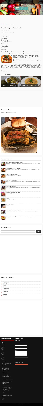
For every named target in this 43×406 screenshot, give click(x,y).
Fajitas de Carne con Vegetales (7, 395)
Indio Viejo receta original (6, 386)
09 (2, 352)
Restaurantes (5, 292)
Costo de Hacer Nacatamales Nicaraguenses (8, 112)
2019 (2, 342)
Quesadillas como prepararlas (6, 387)
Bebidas (4, 280)
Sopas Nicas (5, 294)
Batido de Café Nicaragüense (6, 376)
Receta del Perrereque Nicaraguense (12, 174)
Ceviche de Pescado (5, 370)
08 (2, 353)
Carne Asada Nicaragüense (6, 363)
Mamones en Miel (5, 377)
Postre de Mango (4, 383)
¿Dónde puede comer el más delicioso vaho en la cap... (6, 389)
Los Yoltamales (4, 365)
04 (2, 358)
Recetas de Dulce (6, 288)
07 (2, 354)
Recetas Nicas (5, 291)
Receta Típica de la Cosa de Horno (11, 180)
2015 (2, 347)
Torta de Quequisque (5, 382)
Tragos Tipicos (5, 295)
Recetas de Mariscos (6, 289)
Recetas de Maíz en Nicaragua (11, 186)
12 (2, 348)
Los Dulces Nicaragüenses (6, 390)
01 (2, 398)
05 (2, 357)
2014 (2, 399)
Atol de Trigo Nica (5, 375)
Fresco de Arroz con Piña (10, 204)
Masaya (4, 286)
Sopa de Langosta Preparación (11, 28)
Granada (4, 285)
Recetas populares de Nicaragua (11, 216)
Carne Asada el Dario (5, 368)
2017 (2, 344)
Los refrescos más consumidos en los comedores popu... (8, 379)
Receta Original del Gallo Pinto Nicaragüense (13, 210)
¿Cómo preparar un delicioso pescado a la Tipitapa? (14, 162)
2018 (2, 343)
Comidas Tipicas (5, 283)
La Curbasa (4, 364)
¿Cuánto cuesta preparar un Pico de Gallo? (13, 192)
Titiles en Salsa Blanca (5, 369)
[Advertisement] (20, 19)
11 (2, 349)
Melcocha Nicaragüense (6, 374)
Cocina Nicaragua (6, 282)
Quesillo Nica (8, 198)
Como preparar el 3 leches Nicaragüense (6, 372)
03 (2, 359)
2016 (2, 346)
